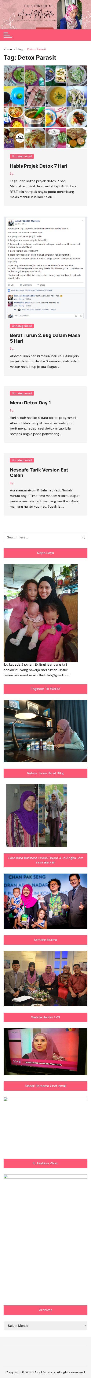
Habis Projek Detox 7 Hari (38, 166)
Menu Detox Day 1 (30, 402)
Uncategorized (22, 156)
